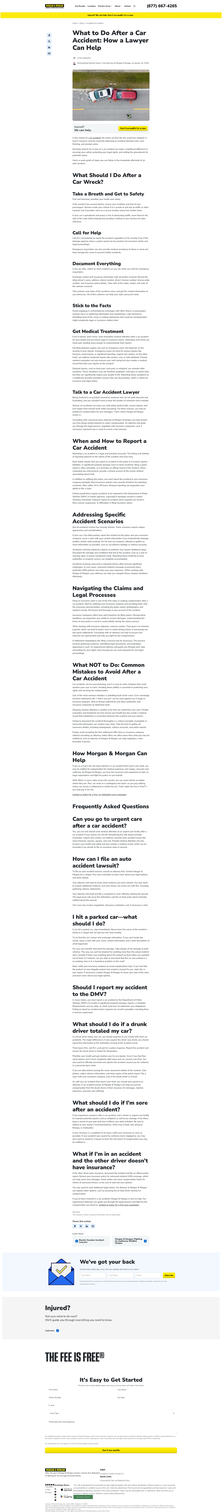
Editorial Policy (124, 1480)
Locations (92, 6)
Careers (111, 1473)
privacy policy (93, 1444)
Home (74, 23)
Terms (74, 1444)
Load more (49, 1330)
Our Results (80, 6)
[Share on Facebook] (49, 35)
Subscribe (169, 1275)
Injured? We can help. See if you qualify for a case (110, 15)
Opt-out (114, 1480)
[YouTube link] (55, 1494)
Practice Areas (104, 6)
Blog (82, 23)
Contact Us (119, 1473)
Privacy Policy (108, 1281)
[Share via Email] (49, 53)
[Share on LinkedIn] (49, 47)
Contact (127, 6)
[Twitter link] (55, 1489)
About (117, 6)
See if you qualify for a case (133, 128)
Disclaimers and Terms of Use (99, 1511)
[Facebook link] (55, 1491)
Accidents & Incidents (94, 23)
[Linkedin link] (55, 1500)
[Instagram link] (55, 1497)
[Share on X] (49, 41)
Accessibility (105, 1480)
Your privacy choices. (83, 1497)
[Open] (134, 6)
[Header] (54, 6)
